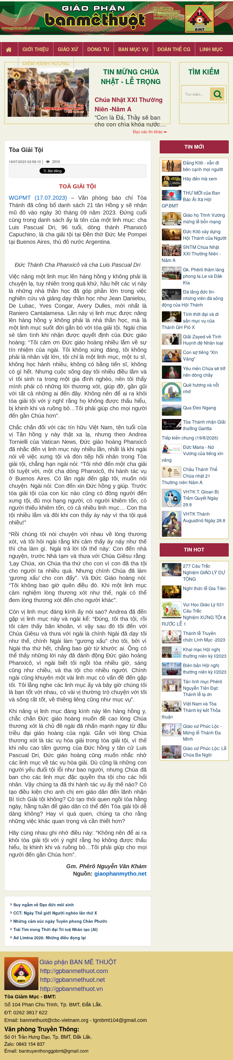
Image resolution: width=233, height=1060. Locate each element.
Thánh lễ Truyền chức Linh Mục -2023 (204, 636)
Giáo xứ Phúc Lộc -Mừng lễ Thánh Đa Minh (202, 732)
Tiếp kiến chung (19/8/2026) (190, 438)
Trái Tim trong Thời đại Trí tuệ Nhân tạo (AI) (55, 929)
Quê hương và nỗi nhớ (201, 388)
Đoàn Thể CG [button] (173, 49)
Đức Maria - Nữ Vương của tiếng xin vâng (192, 453)
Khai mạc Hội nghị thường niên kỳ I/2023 (204, 652)
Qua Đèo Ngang (199, 408)
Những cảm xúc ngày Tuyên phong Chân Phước (60, 921)
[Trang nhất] (9, 49)
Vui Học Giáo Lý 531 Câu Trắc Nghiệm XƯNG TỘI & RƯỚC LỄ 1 (194, 614)
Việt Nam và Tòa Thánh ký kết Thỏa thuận (191, 710)
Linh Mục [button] (211, 49)
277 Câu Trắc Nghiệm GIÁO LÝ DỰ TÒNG (204, 572)
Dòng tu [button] (98, 49)
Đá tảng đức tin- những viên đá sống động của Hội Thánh (192, 298)
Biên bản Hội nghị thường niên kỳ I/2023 (204, 668)
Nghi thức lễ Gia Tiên (204, 588)
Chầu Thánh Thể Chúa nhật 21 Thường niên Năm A (189, 476)
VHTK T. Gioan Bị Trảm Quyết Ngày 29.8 (201, 498)
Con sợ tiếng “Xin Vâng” (200, 355)
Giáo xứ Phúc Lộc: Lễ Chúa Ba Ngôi (204, 751)
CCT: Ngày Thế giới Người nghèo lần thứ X (55, 913)
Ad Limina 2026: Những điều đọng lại (49, 937)
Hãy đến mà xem (200, 179)
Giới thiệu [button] (35, 49)
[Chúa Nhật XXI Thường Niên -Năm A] (48, 92)
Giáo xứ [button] (68, 49)
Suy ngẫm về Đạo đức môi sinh (43, 904)
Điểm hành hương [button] (45, 63)
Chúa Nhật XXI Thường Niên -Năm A (129, 104)
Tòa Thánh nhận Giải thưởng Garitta (204, 425)
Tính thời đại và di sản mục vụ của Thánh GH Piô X (190, 320)
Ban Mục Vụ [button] (133, 49)
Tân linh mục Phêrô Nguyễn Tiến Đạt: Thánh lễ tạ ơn (202, 688)
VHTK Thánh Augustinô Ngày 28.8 (204, 517)
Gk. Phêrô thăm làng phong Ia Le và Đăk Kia (203, 276)
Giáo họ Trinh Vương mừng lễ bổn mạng (204, 218)
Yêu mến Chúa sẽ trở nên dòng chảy (204, 371)
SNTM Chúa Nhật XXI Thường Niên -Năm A (191, 253)
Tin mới (194, 146)
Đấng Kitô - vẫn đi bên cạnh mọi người (203, 166)
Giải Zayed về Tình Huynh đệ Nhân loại (203, 340)
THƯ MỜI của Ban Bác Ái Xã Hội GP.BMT (191, 199)
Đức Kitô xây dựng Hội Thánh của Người (204, 234)
